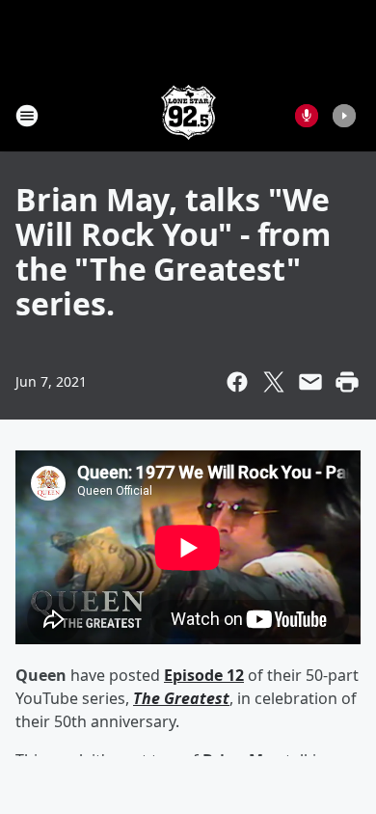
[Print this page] (347, 381)
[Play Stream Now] (344, 115)
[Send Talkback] (306, 115)
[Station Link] (188, 115)
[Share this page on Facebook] (237, 381)
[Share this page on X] (273, 381)
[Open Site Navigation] (27, 115)
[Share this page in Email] (310, 381)
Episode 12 (204, 675)
